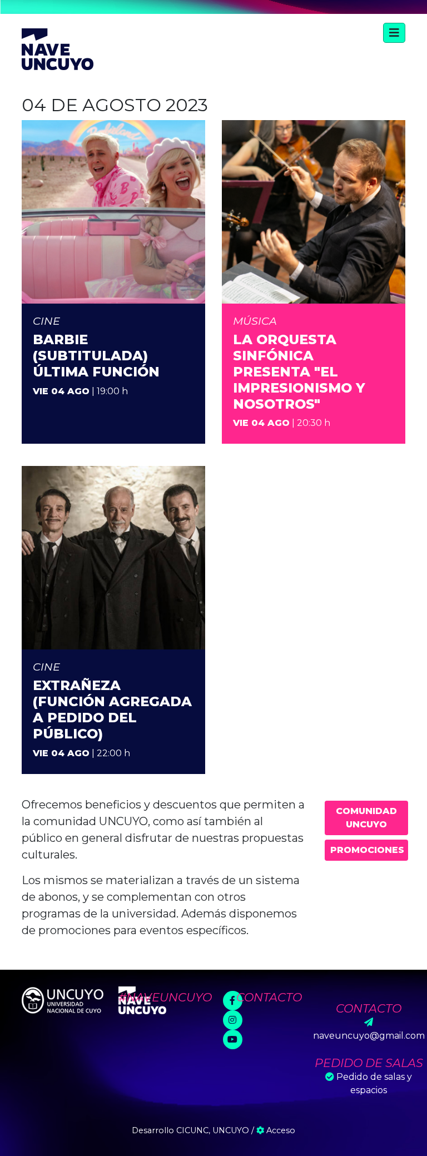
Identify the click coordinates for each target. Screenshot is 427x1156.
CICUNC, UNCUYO (212, 1130)
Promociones (367, 850)
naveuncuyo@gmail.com (369, 1035)
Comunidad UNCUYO (366, 818)
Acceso (279, 1130)
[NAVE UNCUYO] (57, 47)
